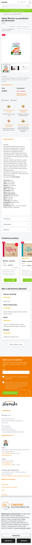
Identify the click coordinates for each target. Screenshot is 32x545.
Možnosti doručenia (22, 94)
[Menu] (30, 2)
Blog (3, 490)
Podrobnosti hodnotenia (22, 26)
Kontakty (4, 495)
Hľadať (28, 6)
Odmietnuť (8, 541)
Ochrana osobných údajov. (22, 528)
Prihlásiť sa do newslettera (10, 393)
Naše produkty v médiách (9, 487)
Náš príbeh (5, 484)
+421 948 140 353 (7, 465)
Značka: (6, 30)
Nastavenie (16, 535)
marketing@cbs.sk (7, 463)
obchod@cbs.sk (6, 455)
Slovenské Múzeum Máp (9, 476)
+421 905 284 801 (7, 453)
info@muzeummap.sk (23, 476)
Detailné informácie (6, 84)
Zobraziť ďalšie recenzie (16, 344)
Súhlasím (24, 541)
